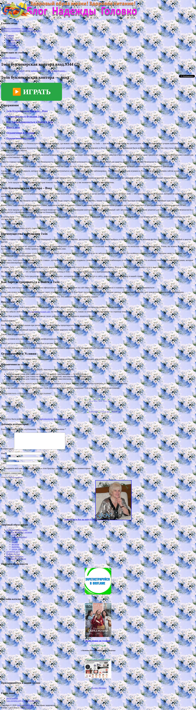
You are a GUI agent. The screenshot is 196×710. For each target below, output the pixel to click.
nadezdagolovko (38, 71)
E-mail (4, 458)
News (30, 419)
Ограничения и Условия (20, 132)
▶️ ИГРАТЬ (31, 92)
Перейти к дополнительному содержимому (21, 31)
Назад (5, 58)
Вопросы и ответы (14, 556)
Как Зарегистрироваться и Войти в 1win (29, 122)
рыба (14, 539)
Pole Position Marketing (16, 477)
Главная (10, 35)
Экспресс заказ (13, 40)
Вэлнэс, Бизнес (13, 554)
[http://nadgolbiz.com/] (69, 18)
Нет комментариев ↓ (57, 71)
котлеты (15, 544)
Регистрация (12, 45)
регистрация (12, 698)
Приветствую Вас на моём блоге (79, 519)
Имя (3, 453)
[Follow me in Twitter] (81, 412)
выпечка (15, 547)
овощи (15, 542)
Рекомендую (12, 47)
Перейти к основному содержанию (17, 28)
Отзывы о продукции (16, 559)
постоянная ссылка (63, 419)
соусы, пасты (18, 549)
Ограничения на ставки (20, 138)
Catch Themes (26, 708)
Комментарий (7, 449)
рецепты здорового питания (19, 532)
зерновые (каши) (19, 537)
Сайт (3, 463)
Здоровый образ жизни (16, 530)
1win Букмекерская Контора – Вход (27, 111)
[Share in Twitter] (86, 401)
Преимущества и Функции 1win (24, 116)
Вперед (14, 58)
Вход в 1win (13, 127)
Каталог (10, 38)
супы (14, 535)
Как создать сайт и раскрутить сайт (22, 701)
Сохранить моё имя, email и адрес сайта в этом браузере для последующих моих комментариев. (47, 468)
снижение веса (13, 551)
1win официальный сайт (39, 311)
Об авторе (11, 42)
